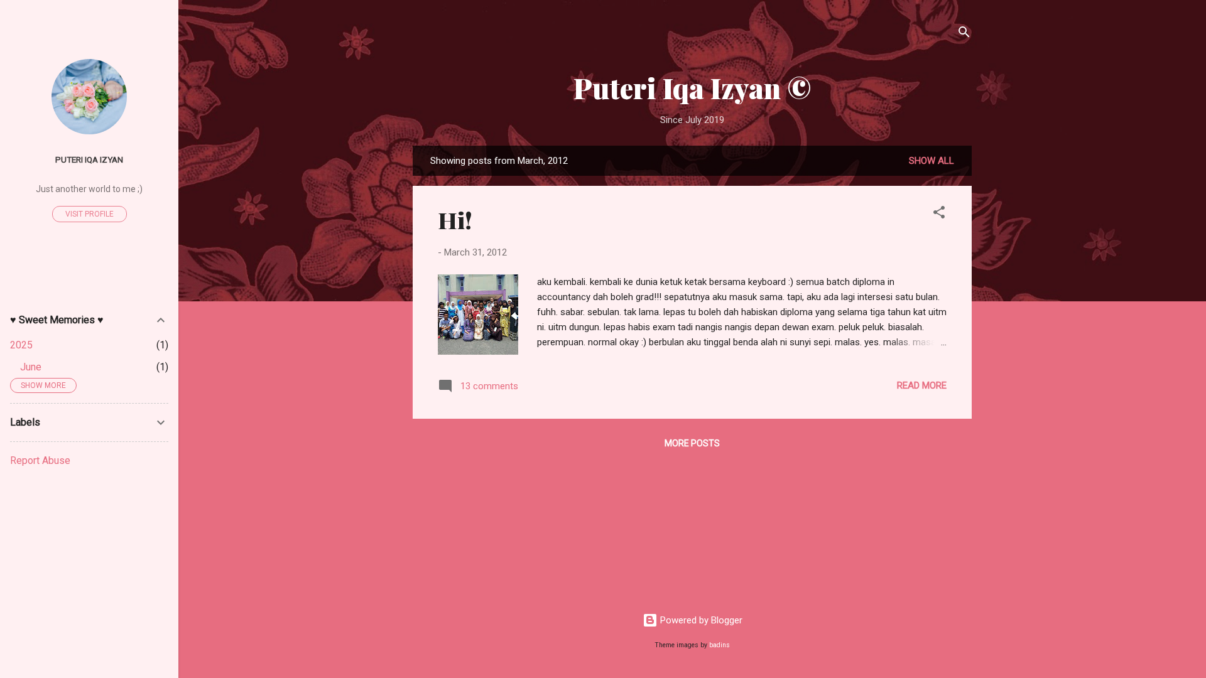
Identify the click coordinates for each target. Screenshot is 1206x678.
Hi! (455, 220)
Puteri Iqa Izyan (89, 159)
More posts (692, 443)
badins (719, 645)
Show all (931, 160)
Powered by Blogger (700, 620)
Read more (922, 385)
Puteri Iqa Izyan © (692, 87)
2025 (21, 345)
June (30, 367)
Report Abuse (40, 460)
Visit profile (89, 214)
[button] (939, 214)
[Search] (964, 34)
